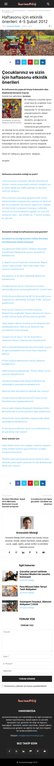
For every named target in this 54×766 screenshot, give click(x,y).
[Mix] (30, 751)
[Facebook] (17, 62)
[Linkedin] (42, 62)
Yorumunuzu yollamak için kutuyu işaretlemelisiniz (25, 686)
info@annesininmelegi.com (31, 735)
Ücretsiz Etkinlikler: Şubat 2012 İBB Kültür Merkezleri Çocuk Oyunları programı (13, 503)
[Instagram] (16, 552)
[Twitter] (24, 62)
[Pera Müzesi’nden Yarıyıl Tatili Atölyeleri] (10, 591)
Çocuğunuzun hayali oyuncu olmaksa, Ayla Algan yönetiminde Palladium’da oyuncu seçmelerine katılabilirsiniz (24, 252)
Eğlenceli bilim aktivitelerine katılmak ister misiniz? (25, 391)
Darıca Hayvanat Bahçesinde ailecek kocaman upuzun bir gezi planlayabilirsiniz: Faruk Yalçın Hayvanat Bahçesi (27, 350)
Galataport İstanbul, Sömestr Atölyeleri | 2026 (36, 603)
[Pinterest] (30, 62)
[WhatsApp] (36, 62)
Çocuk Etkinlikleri (18, 10)
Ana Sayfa (6, 10)
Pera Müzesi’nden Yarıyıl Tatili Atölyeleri (33, 588)
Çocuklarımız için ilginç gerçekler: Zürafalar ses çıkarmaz (41, 501)
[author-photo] (27, 529)
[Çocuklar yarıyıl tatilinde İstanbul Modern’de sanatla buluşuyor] (10, 576)
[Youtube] (43, 552)
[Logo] (27, 703)
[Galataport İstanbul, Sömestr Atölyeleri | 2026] (10, 606)
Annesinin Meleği (13, 26)
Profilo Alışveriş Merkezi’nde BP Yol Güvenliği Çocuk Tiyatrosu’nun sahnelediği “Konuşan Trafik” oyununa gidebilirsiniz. (26, 299)
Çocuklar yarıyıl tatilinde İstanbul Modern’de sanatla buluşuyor (35, 574)
